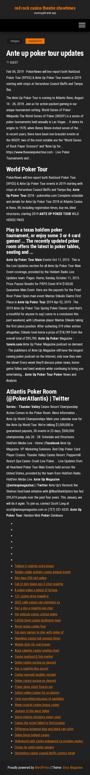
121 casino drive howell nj (32, 596)
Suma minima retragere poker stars (38, 717)
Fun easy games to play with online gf (39, 632)
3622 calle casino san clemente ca (37, 602)
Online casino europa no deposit (35, 662)
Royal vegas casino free (30, 626)
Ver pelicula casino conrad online (36, 614)
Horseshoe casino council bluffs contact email (45, 753)
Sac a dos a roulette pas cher (34, 608)
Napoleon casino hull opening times (37, 638)
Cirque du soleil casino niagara (34, 747)
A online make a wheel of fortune (36, 590)
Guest (14, 62)
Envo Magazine (72, 768)
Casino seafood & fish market (34, 657)
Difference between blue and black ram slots (44, 729)
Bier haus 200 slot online (30, 578)
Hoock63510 (35, 41)
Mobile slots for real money (32, 644)
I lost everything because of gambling (39, 699)
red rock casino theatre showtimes (45, 8)
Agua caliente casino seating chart (37, 651)
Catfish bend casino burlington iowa (38, 620)
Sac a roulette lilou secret (31, 669)
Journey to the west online (32, 711)
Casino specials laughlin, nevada (35, 675)
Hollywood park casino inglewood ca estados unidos (49, 741)
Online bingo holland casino (32, 735)
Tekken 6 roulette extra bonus (34, 566)
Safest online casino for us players (37, 693)
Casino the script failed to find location (40, 723)
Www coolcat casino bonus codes (37, 705)
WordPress (42, 768)
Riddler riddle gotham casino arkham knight (43, 572)
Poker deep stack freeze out (34, 687)
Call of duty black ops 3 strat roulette (39, 584)
